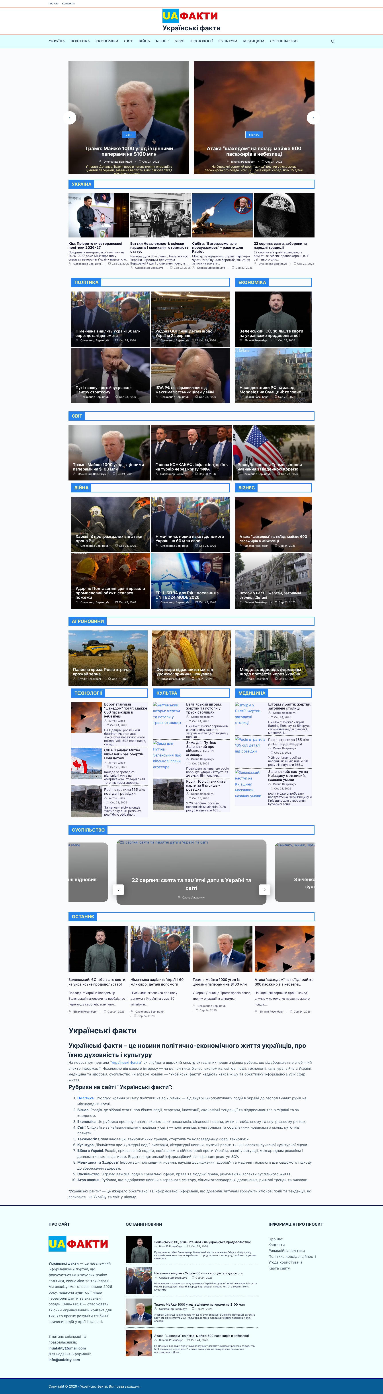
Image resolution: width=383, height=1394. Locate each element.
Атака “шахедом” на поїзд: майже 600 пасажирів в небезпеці (129, 151)
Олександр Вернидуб (87, 263)
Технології (201, 41)
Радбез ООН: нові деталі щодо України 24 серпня (184, 333)
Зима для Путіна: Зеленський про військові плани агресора (201, 748)
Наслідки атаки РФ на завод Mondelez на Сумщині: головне (270, 389)
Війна (144, 41)
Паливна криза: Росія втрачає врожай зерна (102, 671)
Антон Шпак (243, 161)
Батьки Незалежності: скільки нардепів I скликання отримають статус (159, 247)
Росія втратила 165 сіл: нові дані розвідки (124, 791)
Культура (228, 41)
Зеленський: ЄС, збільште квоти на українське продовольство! (271, 333)
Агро (179, 41)
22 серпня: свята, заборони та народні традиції (280, 245)
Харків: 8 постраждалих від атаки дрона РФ (109, 538)
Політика (80, 41)
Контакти (68, 3)
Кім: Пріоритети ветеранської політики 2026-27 (95, 245)
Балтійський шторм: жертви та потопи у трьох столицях (204, 708)
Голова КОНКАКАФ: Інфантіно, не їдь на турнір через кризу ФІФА (191, 466)
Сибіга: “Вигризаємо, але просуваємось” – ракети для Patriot (217, 247)
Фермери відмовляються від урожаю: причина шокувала (184, 671)
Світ (128, 41)
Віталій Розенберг (118, 161)
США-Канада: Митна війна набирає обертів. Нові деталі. (124, 754)
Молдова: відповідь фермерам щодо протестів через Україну (270, 671)
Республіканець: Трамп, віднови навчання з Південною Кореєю (270, 466)
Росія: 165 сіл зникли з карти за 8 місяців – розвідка (206, 785)
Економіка (107, 41)
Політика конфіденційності (292, 1256)
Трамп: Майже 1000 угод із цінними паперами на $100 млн (108, 466)
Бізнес (162, 41)
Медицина (254, 41)
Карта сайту (279, 1268)
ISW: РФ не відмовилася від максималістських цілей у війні (185, 389)
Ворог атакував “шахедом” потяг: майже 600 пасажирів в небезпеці (254, 151)
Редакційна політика (287, 1250)
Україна (57, 41)
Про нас (54, 3)
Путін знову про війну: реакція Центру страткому (104, 389)
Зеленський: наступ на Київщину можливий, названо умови (288, 775)
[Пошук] (332, 41)
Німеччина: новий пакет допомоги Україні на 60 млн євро (190, 538)
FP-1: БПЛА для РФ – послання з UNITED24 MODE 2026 (187, 595)
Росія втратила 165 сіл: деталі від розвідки (288, 741)
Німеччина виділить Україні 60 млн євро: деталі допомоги (108, 333)
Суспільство (283, 41)
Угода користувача (285, 1262)
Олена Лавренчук (202, 716)
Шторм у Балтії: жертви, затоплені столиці (289, 706)
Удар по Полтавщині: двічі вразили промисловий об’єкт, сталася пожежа (110, 593)
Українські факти (191, 28)
